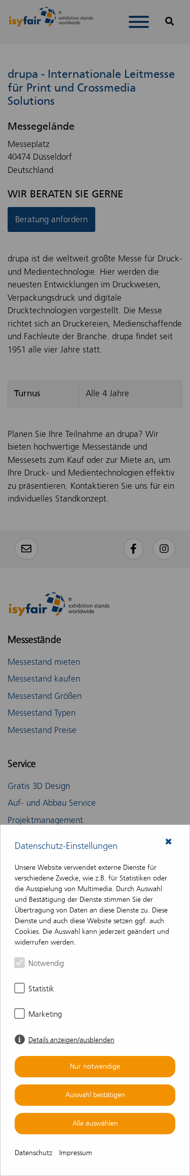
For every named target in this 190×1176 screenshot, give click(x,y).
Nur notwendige (95, 1066)
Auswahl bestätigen (95, 1095)
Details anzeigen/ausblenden (71, 1040)
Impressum (75, 1153)
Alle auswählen (95, 1123)
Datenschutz (33, 1153)
